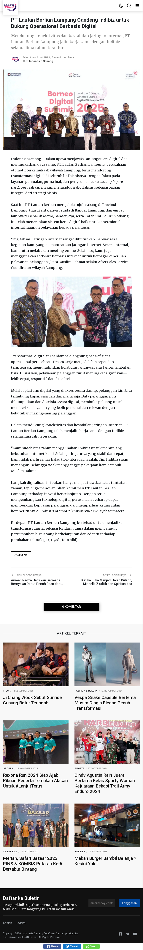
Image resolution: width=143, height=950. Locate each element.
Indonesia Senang (41, 61)
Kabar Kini (22, 554)
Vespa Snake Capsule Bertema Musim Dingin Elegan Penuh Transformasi (105, 703)
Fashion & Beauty (86, 690)
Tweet (73, 946)
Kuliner (80, 851)
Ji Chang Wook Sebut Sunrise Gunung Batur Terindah (32, 700)
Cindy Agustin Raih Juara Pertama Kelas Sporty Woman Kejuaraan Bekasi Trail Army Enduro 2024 (104, 783)
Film (6, 690)
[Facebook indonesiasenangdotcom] (120, 933)
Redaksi (21, 923)
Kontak (7, 923)
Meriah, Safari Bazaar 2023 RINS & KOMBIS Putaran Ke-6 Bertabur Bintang (32, 864)
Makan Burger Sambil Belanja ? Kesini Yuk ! (105, 861)
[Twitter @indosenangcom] (128, 933)
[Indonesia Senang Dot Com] (135, 933)
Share (54, 946)
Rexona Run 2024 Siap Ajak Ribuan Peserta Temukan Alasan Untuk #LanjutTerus (35, 781)
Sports (8, 768)
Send (92, 946)
